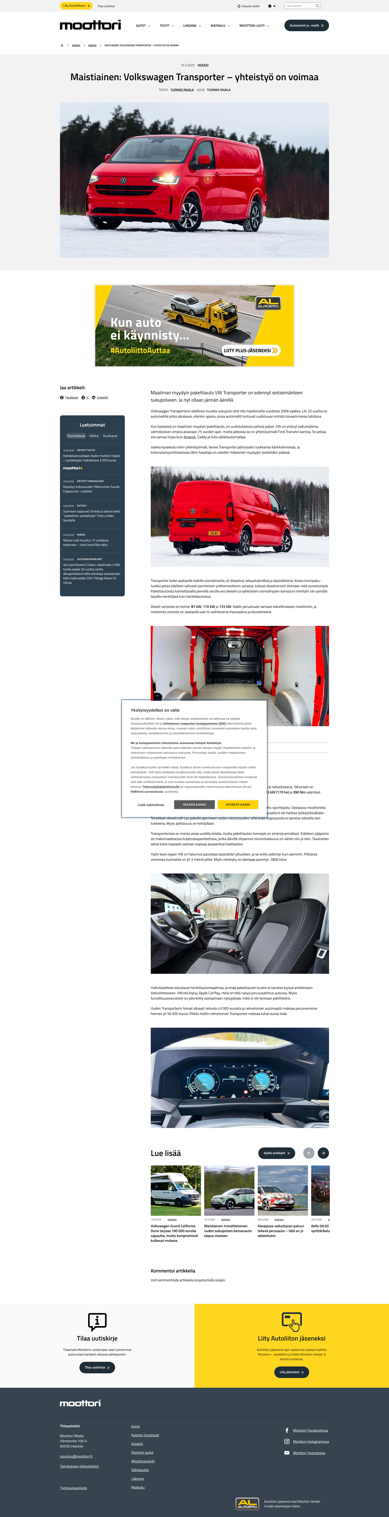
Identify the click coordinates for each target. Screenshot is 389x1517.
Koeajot (137, 1443)
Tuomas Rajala (182, 90)
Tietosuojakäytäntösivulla (161, 786)
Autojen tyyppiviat (145, 1435)
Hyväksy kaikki (238, 804)
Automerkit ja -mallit (304, 25)
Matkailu (138, 1487)
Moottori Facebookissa (310, 1430)
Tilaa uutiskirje (106, 6)
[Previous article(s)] (309, 1153)
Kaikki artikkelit (274, 1153)
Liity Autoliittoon (74, 5)
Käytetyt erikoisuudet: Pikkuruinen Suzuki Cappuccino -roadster (91, 489)
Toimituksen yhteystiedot (79, 1466)
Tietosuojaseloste (73, 1488)
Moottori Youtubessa (309, 1453)
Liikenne (137, 1478)
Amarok (190, 437)
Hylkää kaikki (194, 804)
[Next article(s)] (323, 1153)
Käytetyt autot (142, 1452)
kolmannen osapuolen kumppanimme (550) (195, 723)
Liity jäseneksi (289, 1372)
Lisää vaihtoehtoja (151, 804)
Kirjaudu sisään (251, 6)
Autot (135, 1426)
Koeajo (76, 45)
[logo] (90, 28)
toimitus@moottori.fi (76, 1456)
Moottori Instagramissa (311, 1441)
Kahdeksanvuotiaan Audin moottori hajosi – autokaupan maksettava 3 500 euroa (91, 458)
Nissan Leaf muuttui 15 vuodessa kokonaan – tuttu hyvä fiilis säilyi (86, 542)
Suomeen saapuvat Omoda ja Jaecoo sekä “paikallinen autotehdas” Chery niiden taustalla (91, 516)
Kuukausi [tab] (110, 435)
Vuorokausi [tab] (76, 435)
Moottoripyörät (143, 1461)
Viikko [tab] (94, 435)
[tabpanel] (92, 516)
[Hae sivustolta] (317, 6)
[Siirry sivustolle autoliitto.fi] (247, 1504)
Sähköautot (140, 1470)
